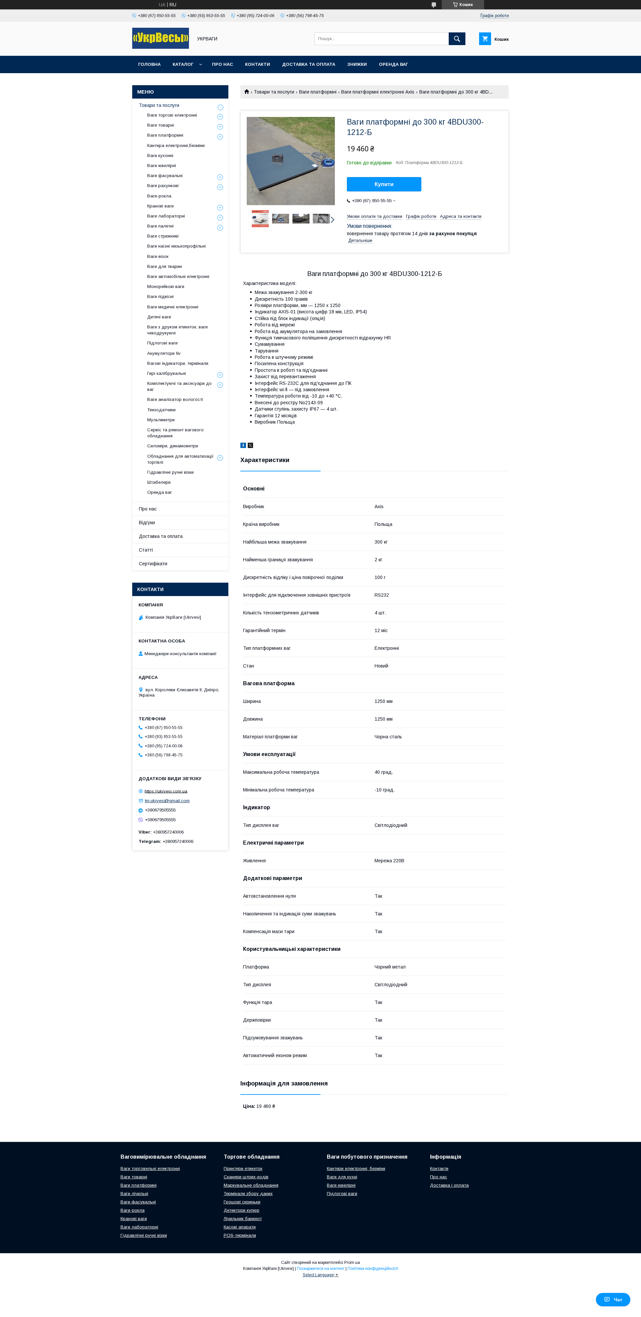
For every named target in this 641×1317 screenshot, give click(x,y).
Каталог (183, 64)
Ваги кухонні (160, 155)
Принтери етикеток (243, 1168)
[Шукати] (457, 38)
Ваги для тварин (164, 266)
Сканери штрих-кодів (246, 1176)
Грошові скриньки (242, 1201)
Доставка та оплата (308, 64)
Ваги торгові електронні (172, 115)
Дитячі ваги (159, 316)
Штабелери (159, 482)
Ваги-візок (158, 256)
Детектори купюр (241, 1210)
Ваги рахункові (163, 185)
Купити (384, 184)
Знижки (357, 64)
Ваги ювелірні (161, 165)
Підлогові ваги (162, 342)
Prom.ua (352, 1262)
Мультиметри (161, 419)
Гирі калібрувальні (166, 373)
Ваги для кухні (342, 1176)
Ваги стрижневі (163, 236)
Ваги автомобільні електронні (178, 276)
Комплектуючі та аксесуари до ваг (179, 386)
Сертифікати (153, 563)
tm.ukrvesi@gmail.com (167, 800)
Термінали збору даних (248, 1193)
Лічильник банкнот (243, 1218)
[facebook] (243, 446)
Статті (146, 550)
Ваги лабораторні (166, 215)
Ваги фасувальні (165, 175)
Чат (618, 1299)
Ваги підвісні (160, 296)
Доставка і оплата (449, 1185)
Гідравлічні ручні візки (170, 472)
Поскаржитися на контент (321, 1268)
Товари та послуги (274, 92)
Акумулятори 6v (164, 353)
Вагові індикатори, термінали (177, 363)
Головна (149, 64)
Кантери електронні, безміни (356, 1168)
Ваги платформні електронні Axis (377, 92)
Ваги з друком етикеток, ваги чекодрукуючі (177, 329)
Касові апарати (240, 1226)
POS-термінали (240, 1235)
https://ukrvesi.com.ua (166, 790)
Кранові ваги (160, 205)
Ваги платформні (318, 92)
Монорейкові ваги (165, 286)
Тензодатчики (161, 409)
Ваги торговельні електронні (150, 1168)
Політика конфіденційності (373, 1268)
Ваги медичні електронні (172, 306)
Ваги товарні (160, 125)
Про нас (222, 64)
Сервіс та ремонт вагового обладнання (175, 432)
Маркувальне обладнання (251, 1185)
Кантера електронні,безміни (176, 145)
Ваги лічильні (134, 1193)
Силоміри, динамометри (172, 445)
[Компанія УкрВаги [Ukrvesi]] (160, 47)
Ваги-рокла (159, 195)
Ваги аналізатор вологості (175, 399)
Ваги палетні (160, 226)
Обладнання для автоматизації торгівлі (180, 459)
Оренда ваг (393, 64)
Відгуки (147, 522)
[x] (250, 446)
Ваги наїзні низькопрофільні (176, 246)
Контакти (257, 64)
